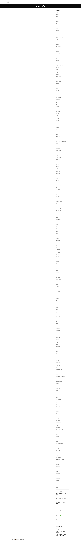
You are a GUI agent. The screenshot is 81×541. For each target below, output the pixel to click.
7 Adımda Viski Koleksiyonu (61, 528)
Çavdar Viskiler (58, 97)
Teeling (57, 413)
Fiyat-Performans (58, 157)
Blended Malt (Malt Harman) (60, 65)
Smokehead (58, 388)
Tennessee (57, 415)
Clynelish (57, 106)
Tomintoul (57, 434)
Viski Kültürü (58, 452)
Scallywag (57, 372)
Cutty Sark (57, 122)
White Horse (58, 469)
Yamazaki (57, 480)
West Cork (57, 462)
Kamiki (57, 265)
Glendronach (58, 180)
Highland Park (58, 219)
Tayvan (57, 409)
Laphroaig (57, 289)
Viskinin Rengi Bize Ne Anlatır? (61, 498)
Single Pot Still (58, 385)
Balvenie (57, 44)
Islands (57, 235)
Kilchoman (57, 272)
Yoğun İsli (57, 485)
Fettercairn (57, 152)
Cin (56, 104)
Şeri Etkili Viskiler (59, 379)
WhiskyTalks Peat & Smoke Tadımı (62, 531)
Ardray (57, 28)
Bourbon (57, 67)
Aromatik (57, 30)
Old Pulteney (58, 328)
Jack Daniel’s (58, 249)
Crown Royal (58, 118)
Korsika (57, 284)
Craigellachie (58, 116)
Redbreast (57, 355)
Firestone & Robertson (59, 155)
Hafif (56, 203)
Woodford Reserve (59, 475)
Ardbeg (57, 23)
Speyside (57, 392)
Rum (56, 367)
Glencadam (58, 178)
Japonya (57, 256)
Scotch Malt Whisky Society (60, 376)
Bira (56, 58)
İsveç (56, 242)
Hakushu (57, 206)
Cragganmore (58, 115)
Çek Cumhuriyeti (58, 99)
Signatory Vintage (59, 381)
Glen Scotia (58, 173)
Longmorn (57, 295)
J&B (56, 247)
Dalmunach (58, 125)
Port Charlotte (58, 342)
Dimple (57, 134)
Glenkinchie (58, 189)
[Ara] (78, 2)
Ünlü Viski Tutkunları (59, 443)
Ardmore (57, 25)
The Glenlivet (58, 425)
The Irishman (58, 427)
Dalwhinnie (57, 127)
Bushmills (57, 83)
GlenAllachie (58, 175)
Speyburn (57, 390)
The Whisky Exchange (59, 429)
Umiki (57, 441)
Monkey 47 (57, 314)
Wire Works (58, 473)
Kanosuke (57, 268)
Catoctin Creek (58, 95)
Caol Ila (57, 88)
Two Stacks (58, 439)
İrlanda (57, 231)
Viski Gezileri (58, 450)
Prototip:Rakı (58, 346)
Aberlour (57, 14)
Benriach (57, 49)
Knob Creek (58, 277)
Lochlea (57, 293)
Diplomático (58, 136)
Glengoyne (57, 187)
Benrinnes (57, 51)
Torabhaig (57, 436)
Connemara (58, 111)
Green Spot (57, 196)
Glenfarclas (57, 182)
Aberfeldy (57, 12)
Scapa (57, 374)
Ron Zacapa (58, 362)
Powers (57, 344)
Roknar (57, 358)
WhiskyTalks (58, 466)
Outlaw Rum (58, 330)
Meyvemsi (57, 307)
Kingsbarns (57, 275)
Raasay (57, 351)
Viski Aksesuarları (59, 445)
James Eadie (58, 252)
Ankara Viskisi (58, 19)
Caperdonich (58, 90)
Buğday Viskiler (58, 76)
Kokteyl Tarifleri (58, 279)
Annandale (57, 21)
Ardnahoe (57, 26)
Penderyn (57, 335)
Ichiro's (57, 226)
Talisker (57, 402)
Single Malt (57, 383)
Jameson (57, 254)
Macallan (57, 300)
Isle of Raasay (58, 240)
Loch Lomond (58, 291)
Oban (56, 325)
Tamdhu (57, 404)
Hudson (57, 224)
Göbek (57, 194)
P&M (56, 332)
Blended (57, 62)
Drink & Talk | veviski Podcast (61, 141)
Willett (57, 471)
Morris (57, 318)
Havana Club (58, 212)
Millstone (57, 312)
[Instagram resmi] (58, 512)
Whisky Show (58, 464)
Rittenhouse (58, 356)
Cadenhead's (58, 85)
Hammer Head (58, 208)
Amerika (57, 16)
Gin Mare (57, 166)
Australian (57, 35)
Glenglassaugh (58, 185)
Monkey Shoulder (59, 316)
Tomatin (57, 432)
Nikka (57, 323)
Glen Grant (57, 169)
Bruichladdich (58, 72)
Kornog (57, 282)
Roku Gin (57, 360)
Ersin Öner (62, 535)
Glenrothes (57, 192)
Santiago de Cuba (59, 369)
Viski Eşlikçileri (58, 448)
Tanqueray (57, 408)
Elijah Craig (58, 148)
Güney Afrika (58, 199)
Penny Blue (58, 337)
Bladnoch (57, 60)
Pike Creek (57, 339)
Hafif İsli (57, 205)
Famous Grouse (58, 150)
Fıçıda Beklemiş (58, 159)
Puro (56, 349)
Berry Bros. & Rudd (59, 55)
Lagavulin (57, 286)
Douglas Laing (58, 139)
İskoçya (57, 233)
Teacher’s (57, 411)
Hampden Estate (58, 210)
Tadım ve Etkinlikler (59, 399)
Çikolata (57, 102)
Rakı (56, 353)
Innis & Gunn (58, 229)
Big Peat (57, 56)
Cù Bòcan (57, 120)
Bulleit (57, 79)
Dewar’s (57, 132)
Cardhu (57, 92)
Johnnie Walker (58, 259)
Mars (56, 305)
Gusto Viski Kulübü (59, 201)
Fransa (57, 162)
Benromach (58, 53)
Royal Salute (58, 365)
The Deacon (58, 420)
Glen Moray (58, 171)
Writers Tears (58, 478)
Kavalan (57, 270)
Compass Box (58, 109)
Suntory (57, 397)
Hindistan (57, 222)
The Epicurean (58, 422)
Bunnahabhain (58, 81)
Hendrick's (57, 215)
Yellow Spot (58, 482)
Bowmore (57, 69)
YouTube (57, 487)
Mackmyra (57, 302)
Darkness (57, 129)
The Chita (57, 418)
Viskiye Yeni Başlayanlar (60, 459)
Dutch (57, 143)
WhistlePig (57, 468)
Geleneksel (57, 164)
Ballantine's (58, 42)
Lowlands (57, 298)
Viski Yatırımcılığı (58, 457)
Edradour (57, 145)
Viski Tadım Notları (59, 455)
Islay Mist (57, 238)
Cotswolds (57, 113)
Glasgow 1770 (58, 168)
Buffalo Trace (58, 74)
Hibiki (57, 217)
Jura (56, 263)
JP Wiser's (57, 261)
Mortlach (57, 319)
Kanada (57, 266)
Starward (57, 395)
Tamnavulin (58, 406)
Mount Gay (57, 321)
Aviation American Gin (59, 37)
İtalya (56, 245)
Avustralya (57, 39)
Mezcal (57, 309)
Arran (56, 32)
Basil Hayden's (58, 46)
